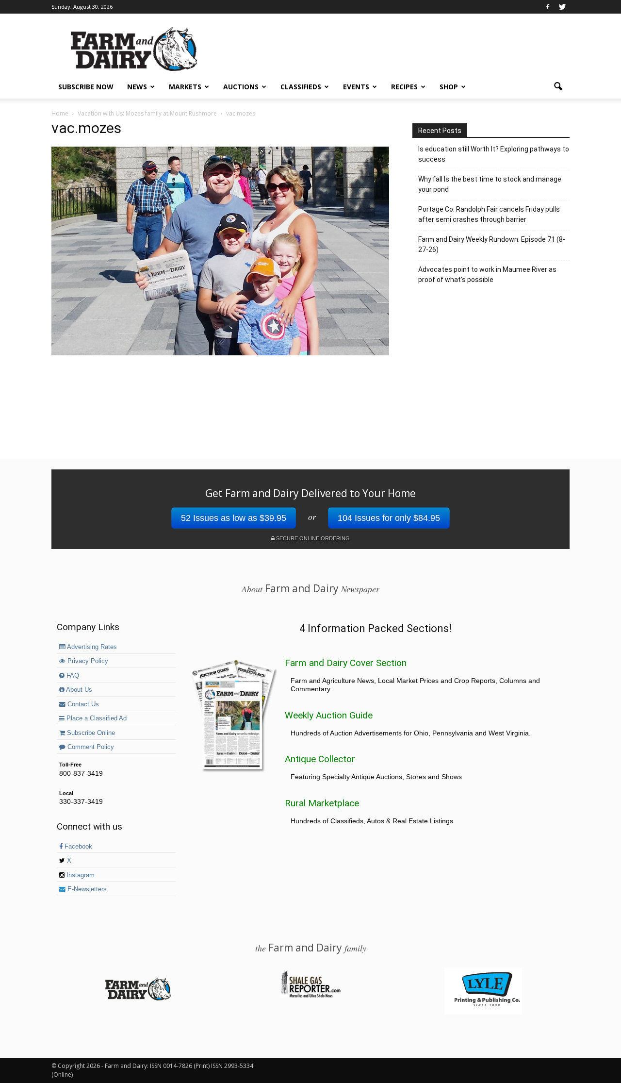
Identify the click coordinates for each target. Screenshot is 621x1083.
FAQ (72, 675)
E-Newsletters (86, 889)
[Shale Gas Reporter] (310, 996)
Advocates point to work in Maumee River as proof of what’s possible (487, 274)
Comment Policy (89, 747)
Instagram (80, 875)
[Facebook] (547, 7)
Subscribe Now (86, 86)
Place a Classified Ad (96, 718)
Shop (449, 86)
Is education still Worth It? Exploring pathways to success (493, 154)
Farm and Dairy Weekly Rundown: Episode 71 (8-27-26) (491, 244)
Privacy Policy (86, 661)
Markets (185, 86)
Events (356, 86)
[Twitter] (562, 7)
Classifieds (300, 86)
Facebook (77, 846)
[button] (558, 87)
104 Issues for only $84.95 (389, 518)
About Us (78, 689)
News (137, 86)
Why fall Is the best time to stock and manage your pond (489, 184)
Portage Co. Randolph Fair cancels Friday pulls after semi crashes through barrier (489, 214)
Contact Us (82, 704)
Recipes (404, 86)
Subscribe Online (90, 733)
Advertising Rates (91, 647)
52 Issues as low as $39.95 (233, 518)
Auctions (241, 86)
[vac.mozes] (220, 353)
